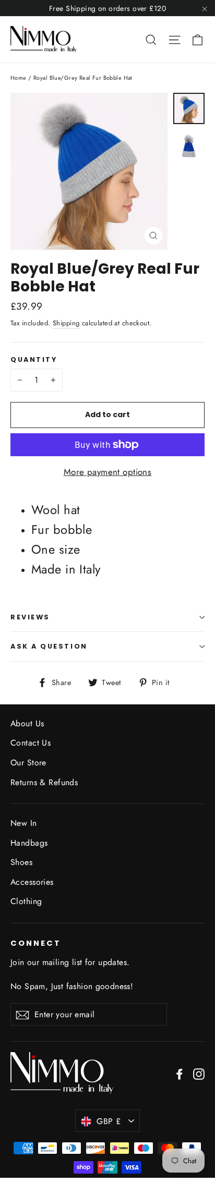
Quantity (33, 359)
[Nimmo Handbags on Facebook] (179, 1073)
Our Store (28, 763)
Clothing (26, 901)
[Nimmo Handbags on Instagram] (199, 1073)
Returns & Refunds (44, 782)
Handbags (28, 843)
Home (18, 78)
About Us (27, 723)
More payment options (108, 472)
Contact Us (30, 743)
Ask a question (49, 646)
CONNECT (35, 943)
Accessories (32, 882)
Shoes (21, 862)
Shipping (66, 323)
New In (23, 823)
